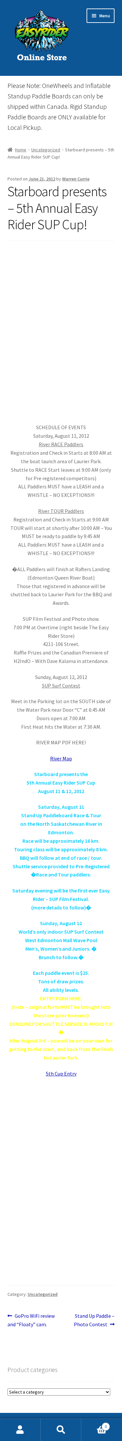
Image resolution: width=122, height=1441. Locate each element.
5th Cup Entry (61, 1073)
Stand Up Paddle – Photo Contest (94, 1320)
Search (61, 1430)
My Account (20, 1430)
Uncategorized (45, 150)
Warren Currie (75, 179)
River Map (61, 758)
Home (20, 150)
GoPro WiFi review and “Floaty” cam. (31, 1320)
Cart (94, 1424)
